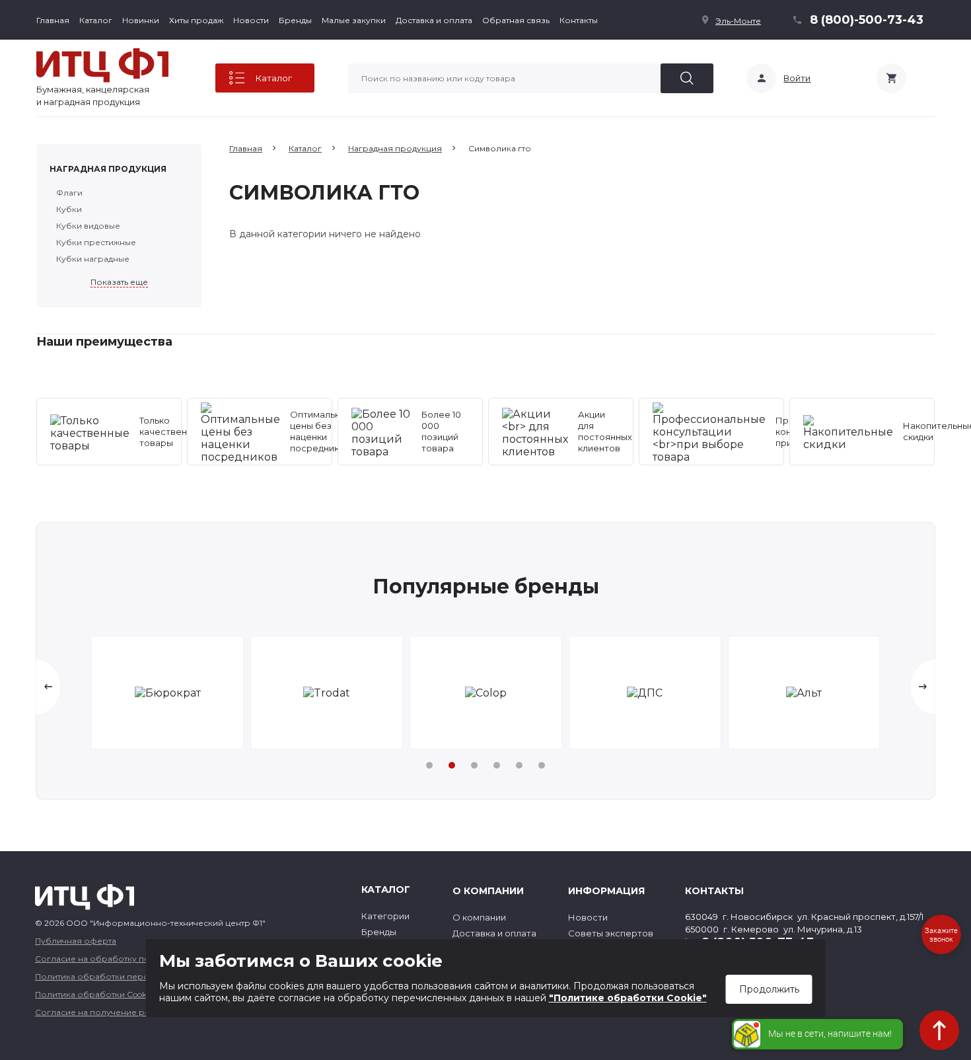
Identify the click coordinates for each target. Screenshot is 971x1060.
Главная (52, 20)
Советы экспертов (610, 933)
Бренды (295, 20)
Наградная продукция (108, 169)
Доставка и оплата (434, 20)
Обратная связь (516, 20)
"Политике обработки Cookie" (628, 998)
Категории (385, 916)
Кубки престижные (96, 242)
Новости (251, 20)
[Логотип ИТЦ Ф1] (102, 65)
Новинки (140, 20)
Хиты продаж (196, 20)
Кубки (69, 209)
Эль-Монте (738, 21)
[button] (429, 765)
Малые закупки (354, 20)
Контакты (578, 20)
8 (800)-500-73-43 (866, 20)
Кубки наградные (92, 259)
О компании (479, 917)
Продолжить (769, 989)
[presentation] (48, 687)
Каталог (95, 20)
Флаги (69, 193)
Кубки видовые (88, 226)
